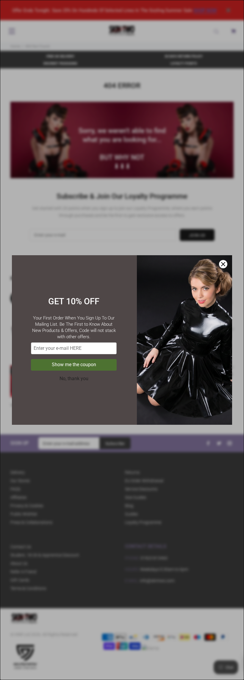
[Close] (223, 264)
